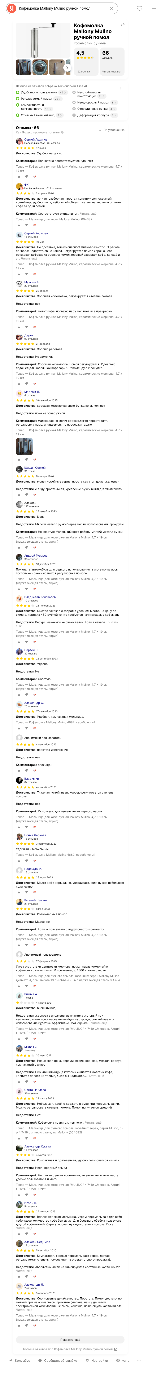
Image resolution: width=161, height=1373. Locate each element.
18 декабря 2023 (46, 564)
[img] (25, 148)
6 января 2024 (45, 476)
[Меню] (154, 8)
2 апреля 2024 (45, 193)
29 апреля (42, 290)
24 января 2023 (46, 1211)
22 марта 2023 (45, 1098)
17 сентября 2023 (47, 711)
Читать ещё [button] (88, 213)
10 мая (40, 241)
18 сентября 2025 (46, 400)
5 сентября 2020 (46, 1250)
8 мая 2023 (43, 908)
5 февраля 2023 (46, 1293)
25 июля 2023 (44, 877)
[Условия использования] (121, 88)
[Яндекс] (11, 8)
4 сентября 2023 (46, 787)
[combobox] (61, 8)
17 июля (41, 148)
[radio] (19, 176)
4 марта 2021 (44, 1002)
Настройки (99, 1361)
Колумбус (22, 1361)
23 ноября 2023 (46, 605)
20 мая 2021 (43, 1055)
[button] (23, 67)
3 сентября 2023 (46, 843)
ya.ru (126, 1361)
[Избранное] (139, 8)
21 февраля (43, 343)
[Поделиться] (123, 24)
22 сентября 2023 (47, 658)
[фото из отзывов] (24, 447)
